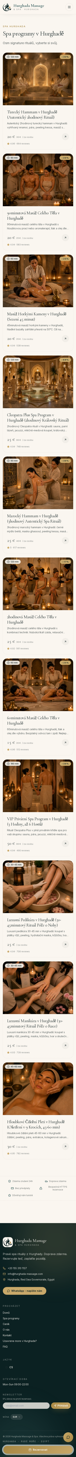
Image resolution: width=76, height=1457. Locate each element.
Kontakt (7, 1335)
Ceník (6, 1323)
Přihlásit (62, 1405)
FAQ (5, 1346)
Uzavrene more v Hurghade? (20, 1340)
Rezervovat (40, 1449)
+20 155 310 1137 (17, 1268)
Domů (6, 1312)
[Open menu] (69, 7)
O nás (6, 1329)
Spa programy (11, 1318)
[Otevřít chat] (68, 1437)
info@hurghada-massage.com (25, 1273)
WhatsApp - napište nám (26, 1290)
